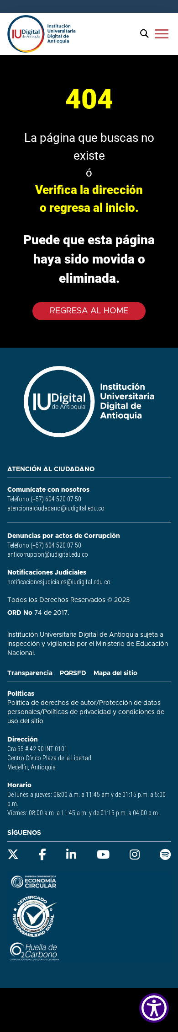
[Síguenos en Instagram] (135, 854)
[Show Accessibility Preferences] (154, 1008)
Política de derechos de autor (51, 703)
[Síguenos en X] (13, 854)
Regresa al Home (89, 311)
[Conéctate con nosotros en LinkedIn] (71, 854)
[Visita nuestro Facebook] (42, 854)
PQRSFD (73, 673)
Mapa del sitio (115, 673)
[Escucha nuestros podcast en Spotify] (165, 854)
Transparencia (29, 673)
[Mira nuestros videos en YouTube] (103, 854)
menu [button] (161, 34)
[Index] (41, 33)
